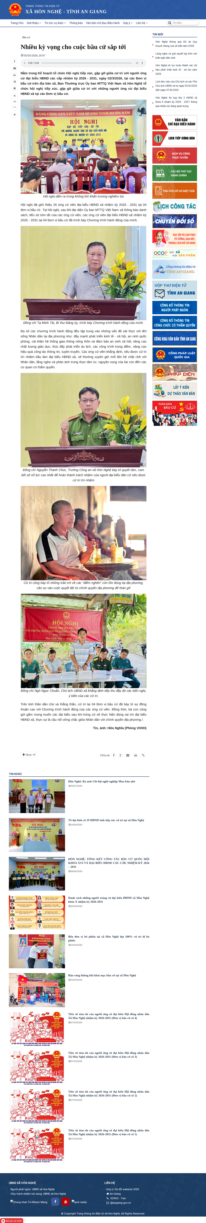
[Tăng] (15, 96)
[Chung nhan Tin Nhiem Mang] (28, 1201)
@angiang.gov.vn (120, 1202)
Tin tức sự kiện (54, 23)
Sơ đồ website (124, 1189)
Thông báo (76, 23)
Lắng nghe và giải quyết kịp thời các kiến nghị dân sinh (176, 55)
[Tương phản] (14, 82)
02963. (114, 1198)
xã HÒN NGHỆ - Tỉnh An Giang (66, 11)
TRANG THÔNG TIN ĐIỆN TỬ (42, 6)
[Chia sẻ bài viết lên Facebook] (14, 61)
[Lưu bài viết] (14, 89)
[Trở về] (14, 115)
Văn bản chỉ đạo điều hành (103, 23)
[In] (14, 75)
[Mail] (14, 68)
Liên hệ (141, 23)
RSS (136, 1189)
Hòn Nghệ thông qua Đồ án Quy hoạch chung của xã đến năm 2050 (176, 43)
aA (14, 101)
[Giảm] (15, 107)
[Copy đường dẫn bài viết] (143, 755)
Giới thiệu (33, 23)
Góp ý (127, 23)
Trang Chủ (16, 23)
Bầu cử (26, 37)
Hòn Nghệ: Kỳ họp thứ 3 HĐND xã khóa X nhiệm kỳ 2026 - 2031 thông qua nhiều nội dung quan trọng (176, 102)
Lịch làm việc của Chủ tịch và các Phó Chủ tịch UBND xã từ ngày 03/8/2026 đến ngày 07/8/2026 (176, 86)
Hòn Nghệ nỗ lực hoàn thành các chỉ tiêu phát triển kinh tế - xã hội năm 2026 (176, 69)
